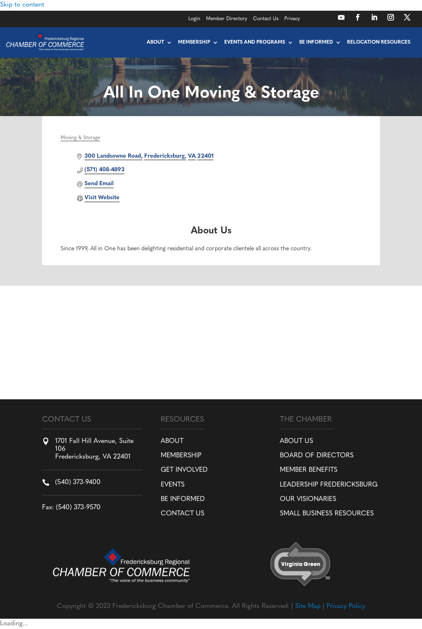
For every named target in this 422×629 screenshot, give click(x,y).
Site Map (308, 606)
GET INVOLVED (184, 470)
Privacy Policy (345, 606)
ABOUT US (296, 441)
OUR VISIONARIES (308, 499)
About (155, 42)
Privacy (292, 18)
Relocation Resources (378, 42)
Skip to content (22, 5)
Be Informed (316, 42)
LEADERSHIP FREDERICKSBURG (328, 485)
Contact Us (266, 18)
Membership (194, 42)
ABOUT (172, 441)
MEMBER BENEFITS (309, 470)
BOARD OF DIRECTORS (317, 455)
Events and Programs (254, 42)
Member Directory (226, 18)
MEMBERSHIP (181, 455)
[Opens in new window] (341, 17)
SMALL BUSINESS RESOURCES (327, 513)
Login (194, 18)
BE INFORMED (183, 499)
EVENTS (173, 485)
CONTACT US (182, 513)
